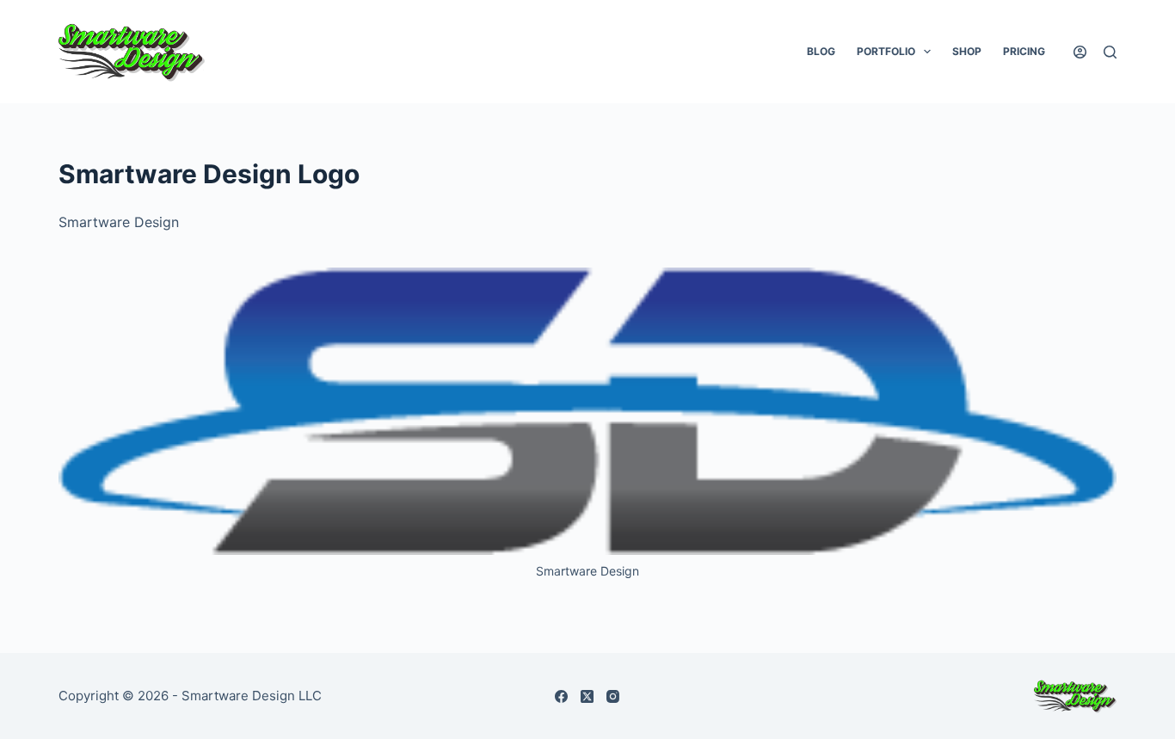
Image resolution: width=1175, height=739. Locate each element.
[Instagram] (612, 696)
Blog (821, 51)
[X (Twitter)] (587, 696)
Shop (966, 51)
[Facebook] (561, 696)
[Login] (1079, 52)
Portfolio (886, 51)
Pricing (1024, 51)
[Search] (1110, 52)
